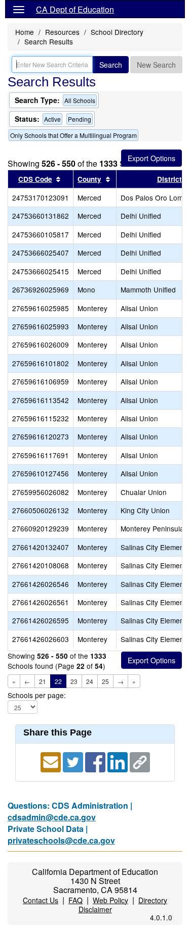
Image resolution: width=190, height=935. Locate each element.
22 (58, 681)
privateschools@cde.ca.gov (61, 840)
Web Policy (110, 900)
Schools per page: (37, 695)
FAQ (75, 900)
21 (42, 681)
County (89, 179)
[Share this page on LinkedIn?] (118, 761)
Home (24, 32)
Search (110, 65)
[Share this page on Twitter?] (74, 761)
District (169, 179)
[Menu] (19, 9)
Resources (62, 32)
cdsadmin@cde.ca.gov (52, 817)
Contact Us (40, 900)
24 (89, 681)
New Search (156, 65)
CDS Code (35, 179)
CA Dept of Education (75, 9)
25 (105, 681)
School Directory (117, 32)
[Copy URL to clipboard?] (140, 761)
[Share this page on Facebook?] (96, 761)
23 (74, 681)
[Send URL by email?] (52, 761)
